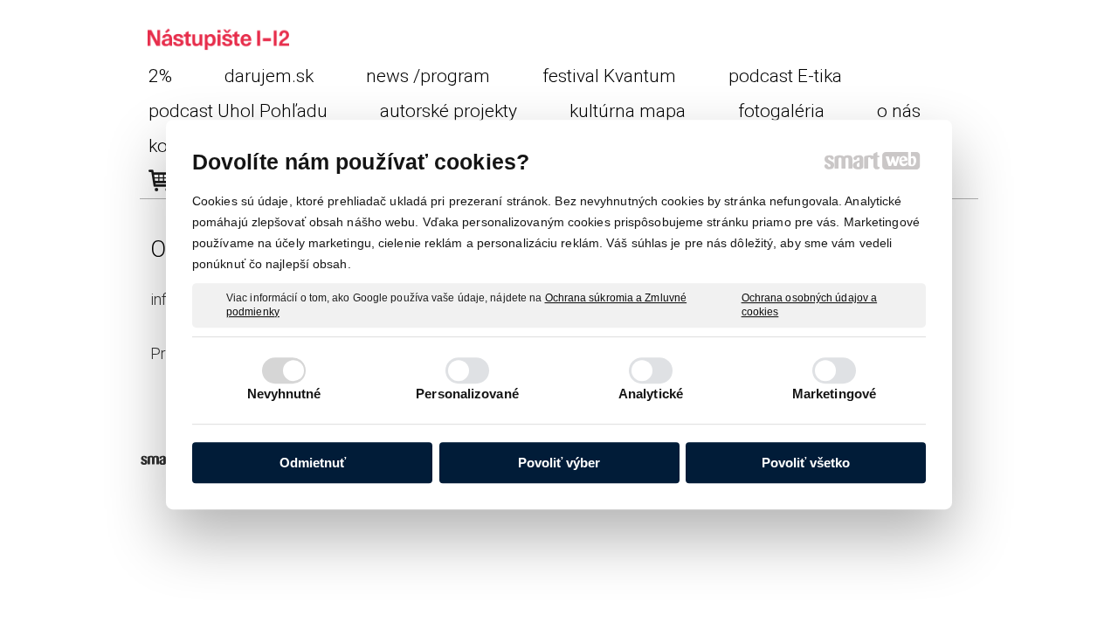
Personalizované (467, 393)
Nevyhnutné (284, 393)
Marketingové (834, 393)
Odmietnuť (313, 462)
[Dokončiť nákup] (159, 180)
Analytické (650, 393)
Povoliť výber (559, 462)
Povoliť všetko (806, 462)
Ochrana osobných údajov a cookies (810, 305)
